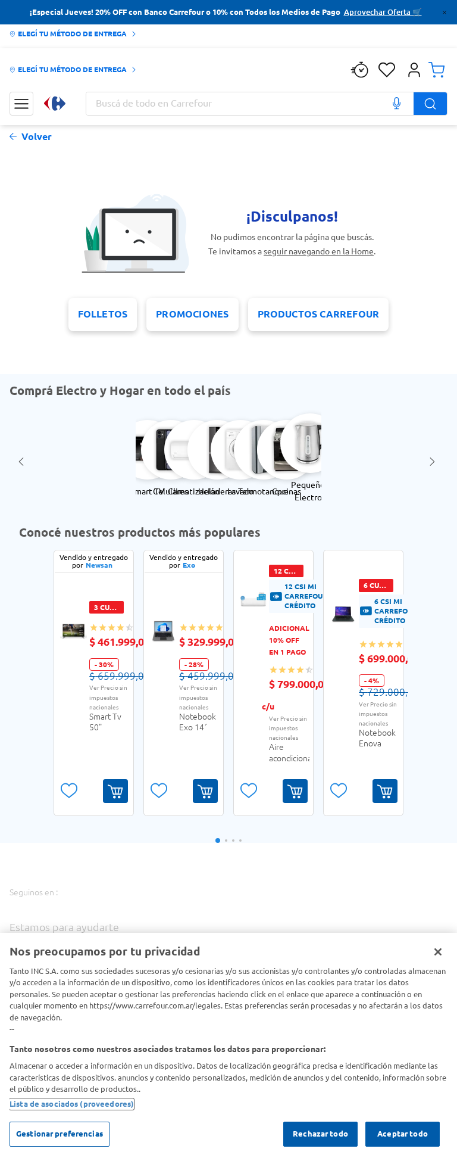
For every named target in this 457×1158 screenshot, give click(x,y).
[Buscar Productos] (430, 103)
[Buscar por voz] (396, 103)
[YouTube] (167, 906)
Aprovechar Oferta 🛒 (383, 12)
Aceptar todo (402, 1133)
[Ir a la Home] (55, 103)
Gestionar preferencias (59, 1133)
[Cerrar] (438, 952)
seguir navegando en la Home (319, 251)
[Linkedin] (200, 904)
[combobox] (266, 104)
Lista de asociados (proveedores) (72, 1104)
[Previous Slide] (23, 461)
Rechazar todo (320, 1133)
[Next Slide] (434, 461)
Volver (36, 136)
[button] (414, 70)
